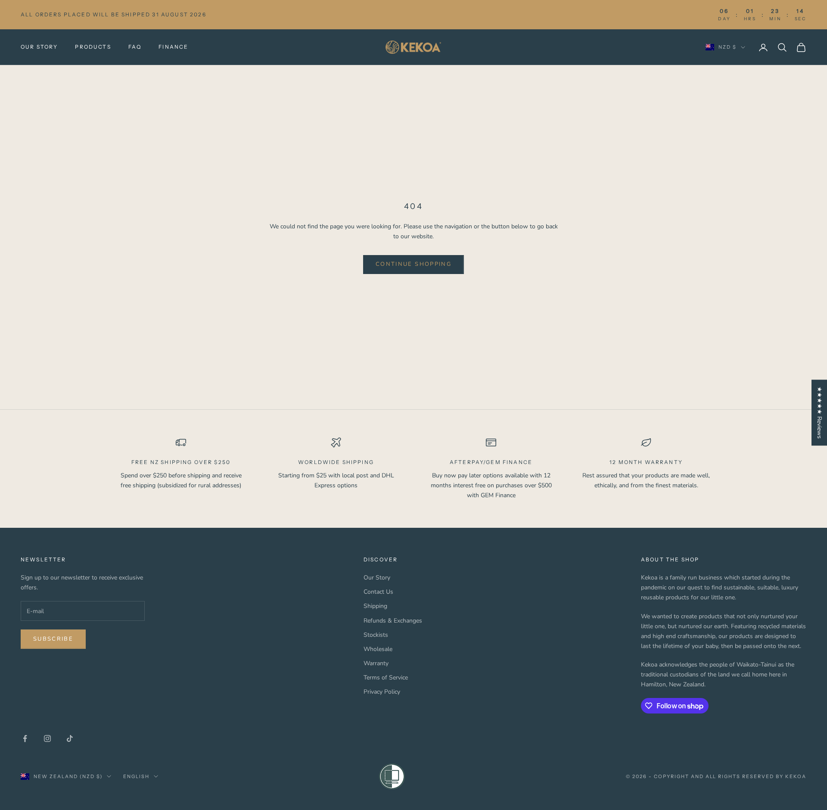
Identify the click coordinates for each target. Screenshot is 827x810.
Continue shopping (413, 264)
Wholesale (378, 649)
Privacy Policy (382, 692)
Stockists (376, 635)
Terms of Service (386, 677)
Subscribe (53, 639)
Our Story (39, 47)
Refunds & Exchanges (393, 621)
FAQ (134, 47)
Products (93, 47)
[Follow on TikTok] (69, 738)
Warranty (376, 663)
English (136, 776)
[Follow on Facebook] (25, 738)
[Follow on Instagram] (47, 738)
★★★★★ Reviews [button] (819, 412)
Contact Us (378, 592)
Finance (173, 47)
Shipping (375, 606)
